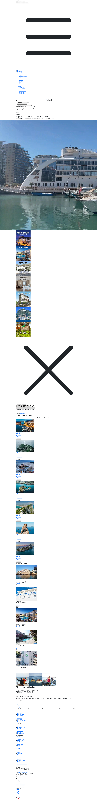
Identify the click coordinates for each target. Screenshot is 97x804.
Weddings (19, 86)
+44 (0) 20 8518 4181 (21, 771)
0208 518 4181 (18, 98)
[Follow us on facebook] (18, 789)
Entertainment (22, 81)
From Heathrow (20, 715)
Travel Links (19, 753)
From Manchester (20, 714)
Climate (20, 75)
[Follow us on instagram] (18, 792)
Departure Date (19, 106)
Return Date (18, 108)
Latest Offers (19, 71)
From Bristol (19, 718)
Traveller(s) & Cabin (19, 109)
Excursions (21, 80)
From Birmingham (20, 716)
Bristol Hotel (19, 759)
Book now (18, 438)
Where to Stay (20, 72)
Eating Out (21, 77)
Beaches (20, 78)
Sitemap (19, 752)
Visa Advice (21, 83)
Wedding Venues (22, 89)
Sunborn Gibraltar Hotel (22, 762)
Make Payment (20, 96)
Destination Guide (21, 74)
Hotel (17, 105)
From (17, 102)
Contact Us (19, 751)
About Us (19, 748)
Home (18, 70)
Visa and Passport (20, 733)
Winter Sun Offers (20, 719)
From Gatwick (20, 713)
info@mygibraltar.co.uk (24, 413)
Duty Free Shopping (23, 76)
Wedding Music (22, 94)
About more (18, 707)
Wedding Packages (22, 91)
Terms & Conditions (21, 755)
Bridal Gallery (21, 87)
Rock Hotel (19, 761)
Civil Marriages (22, 88)
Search (18, 114)
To (16, 103)
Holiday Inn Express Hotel (22, 764)
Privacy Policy (20, 749)
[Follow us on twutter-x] (18, 791)
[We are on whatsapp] (2, 802)
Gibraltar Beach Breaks (21, 720)
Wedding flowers (22, 93)
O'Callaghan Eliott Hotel (21, 760)
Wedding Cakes (22, 92)
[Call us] (2, 801)
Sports (20, 82)
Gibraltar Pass (21, 85)
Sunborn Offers (20, 721)
